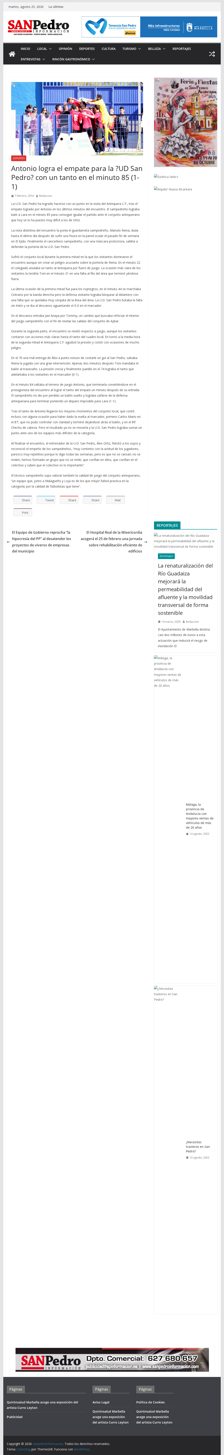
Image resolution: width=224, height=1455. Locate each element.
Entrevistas (30, 59)
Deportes (87, 49)
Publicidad (15, 1417)
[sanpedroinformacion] (12, 54)
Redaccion (45, 196)
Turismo (129, 49)
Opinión (65, 49)
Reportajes (182, 49)
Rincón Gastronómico (71, 59)
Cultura (109, 49)
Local (42, 49)
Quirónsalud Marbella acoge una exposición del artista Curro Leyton (111, 1416)
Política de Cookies (150, 1402)
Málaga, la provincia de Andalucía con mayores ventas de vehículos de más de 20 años (200, 815)
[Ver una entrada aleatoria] (212, 54)
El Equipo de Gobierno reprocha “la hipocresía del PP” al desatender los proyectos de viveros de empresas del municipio (41, 542)
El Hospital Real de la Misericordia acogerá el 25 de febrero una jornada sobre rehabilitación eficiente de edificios (111, 542)
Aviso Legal (101, 1402)
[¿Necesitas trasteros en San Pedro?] (168, 1150)
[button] (49, 49)
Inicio (25, 49)
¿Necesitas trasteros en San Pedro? (198, 1146)
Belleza (154, 49)
